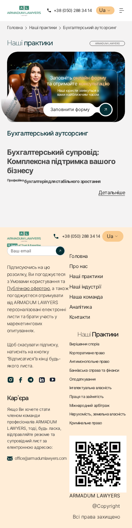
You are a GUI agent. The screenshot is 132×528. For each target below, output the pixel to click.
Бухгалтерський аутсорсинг (89, 27)
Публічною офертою (28, 288)
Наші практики (43, 27)
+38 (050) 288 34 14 (81, 236)
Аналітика (80, 307)
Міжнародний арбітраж (89, 405)
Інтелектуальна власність (90, 388)
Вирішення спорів (84, 344)
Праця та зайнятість (86, 397)
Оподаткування (82, 379)
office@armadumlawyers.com (41, 458)
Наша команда (86, 297)
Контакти (79, 317)
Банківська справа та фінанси (94, 370)
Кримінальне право (85, 423)
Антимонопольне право (89, 361)
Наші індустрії (85, 287)
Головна (15, 27)
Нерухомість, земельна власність (97, 414)
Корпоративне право (87, 353)
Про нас (78, 266)
